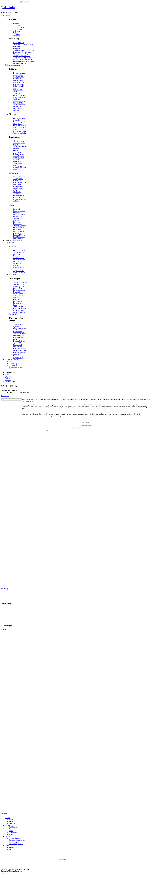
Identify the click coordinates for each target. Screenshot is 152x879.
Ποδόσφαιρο (13, 827)
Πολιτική (20, 29)
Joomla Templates (7, 869)
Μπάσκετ (12, 829)
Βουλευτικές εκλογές (16, 844)
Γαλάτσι (16, 23)
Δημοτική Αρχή (14, 363)
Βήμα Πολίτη (13, 314)
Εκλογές (16, 33)
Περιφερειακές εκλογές (17, 840)
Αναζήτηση (24, 2)
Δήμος (19, 25)
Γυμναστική (13, 833)
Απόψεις (12, 242)
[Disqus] (76, 504)
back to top (4, 589)
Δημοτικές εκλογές (15, 367)
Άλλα (11, 834)
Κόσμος (11, 849)
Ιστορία (11, 369)
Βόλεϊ (11, 831)
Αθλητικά (16, 31)
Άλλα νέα (16, 35)
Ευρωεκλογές (13, 842)
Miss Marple (13, 274)
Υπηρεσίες (12, 361)
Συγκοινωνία (13, 365)
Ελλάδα (11, 847)
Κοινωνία (20, 27)
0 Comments (5, 396)
